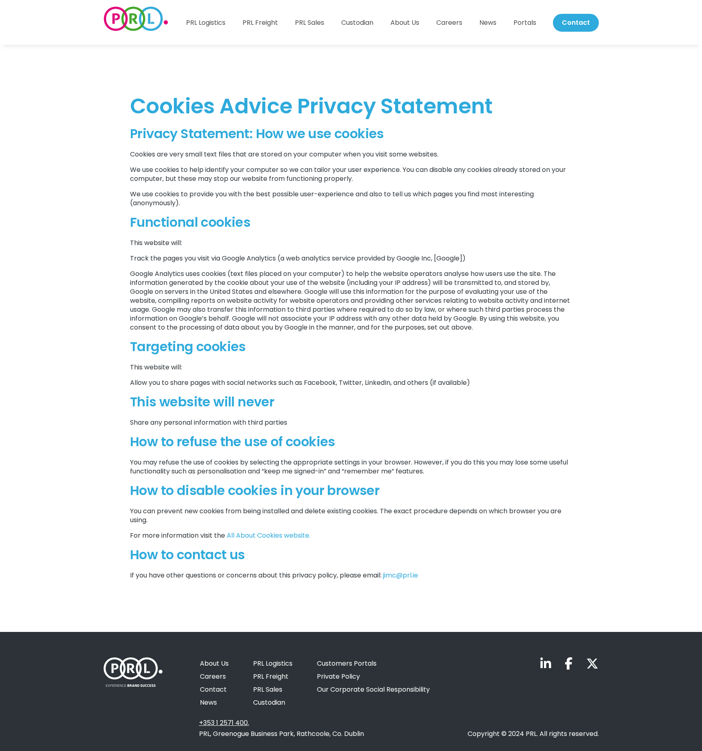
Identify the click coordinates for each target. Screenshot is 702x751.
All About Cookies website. (268, 535)
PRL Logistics (205, 22)
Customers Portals (347, 663)
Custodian (357, 22)
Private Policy (338, 676)
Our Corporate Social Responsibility (373, 689)
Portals (525, 22)
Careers (449, 22)
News (487, 22)
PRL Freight (260, 22)
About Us (404, 22)
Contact (576, 22)
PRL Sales (309, 22)
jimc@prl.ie (400, 575)
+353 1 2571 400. (224, 722)
